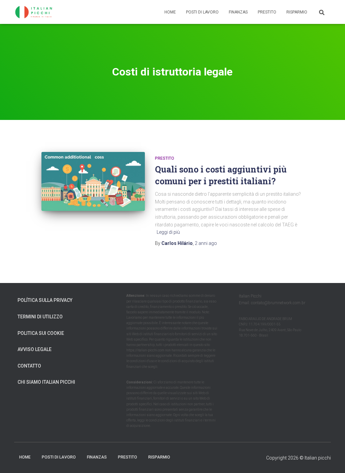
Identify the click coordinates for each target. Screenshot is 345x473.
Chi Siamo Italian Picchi (46, 382)
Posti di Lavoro (202, 12)
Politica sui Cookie (41, 333)
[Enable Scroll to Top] (331, 459)
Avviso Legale (35, 349)
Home (170, 12)
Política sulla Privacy (45, 300)
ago (206, 243)
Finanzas (238, 12)
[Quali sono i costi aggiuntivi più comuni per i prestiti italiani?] (93, 181)
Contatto (29, 366)
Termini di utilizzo (40, 316)
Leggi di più (168, 232)
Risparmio (296, 12)
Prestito (267, 12)
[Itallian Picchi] (37, 12)
